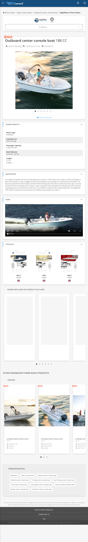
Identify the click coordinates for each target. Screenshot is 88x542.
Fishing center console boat (41, 480)
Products (43, 27)
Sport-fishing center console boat (64, 480)
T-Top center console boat (18, 485)
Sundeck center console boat (19, 480)
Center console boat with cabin (65, 485)
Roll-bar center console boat (19, 489)
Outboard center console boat (46, 475)
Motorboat (13, 475)
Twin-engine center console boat (41, 485)
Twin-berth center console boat (42, 489)
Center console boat (27, 475)
